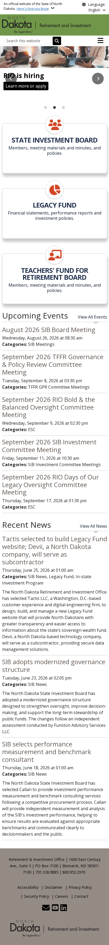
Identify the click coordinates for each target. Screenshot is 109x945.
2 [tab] (54, 107)
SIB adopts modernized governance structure (53, 665)
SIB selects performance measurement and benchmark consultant (46, 752)
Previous (11, 78)
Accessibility (27, 887)
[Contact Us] (46, 908)
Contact (81, 896)
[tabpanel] (54, 70)
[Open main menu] (100, 40)
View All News (93, 526)
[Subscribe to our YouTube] (55, 908)
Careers (61, 896)
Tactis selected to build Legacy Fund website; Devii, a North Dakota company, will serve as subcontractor (54, 550)
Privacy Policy (80, 887)
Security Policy (36, 896)
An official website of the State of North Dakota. (33, 6)
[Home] (46, 24)
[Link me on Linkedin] (63, 908)
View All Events (92, 317)
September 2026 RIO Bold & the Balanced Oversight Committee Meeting (48, 407)
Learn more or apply (26, 86)
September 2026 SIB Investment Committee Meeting (49, 445)
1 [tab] (45, 107)
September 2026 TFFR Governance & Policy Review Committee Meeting (52, 364)
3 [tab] (63, 107)
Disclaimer (53, 887)
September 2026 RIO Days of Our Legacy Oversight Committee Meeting (50, 484)
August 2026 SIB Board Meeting (48, 329)
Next (98, 78)
